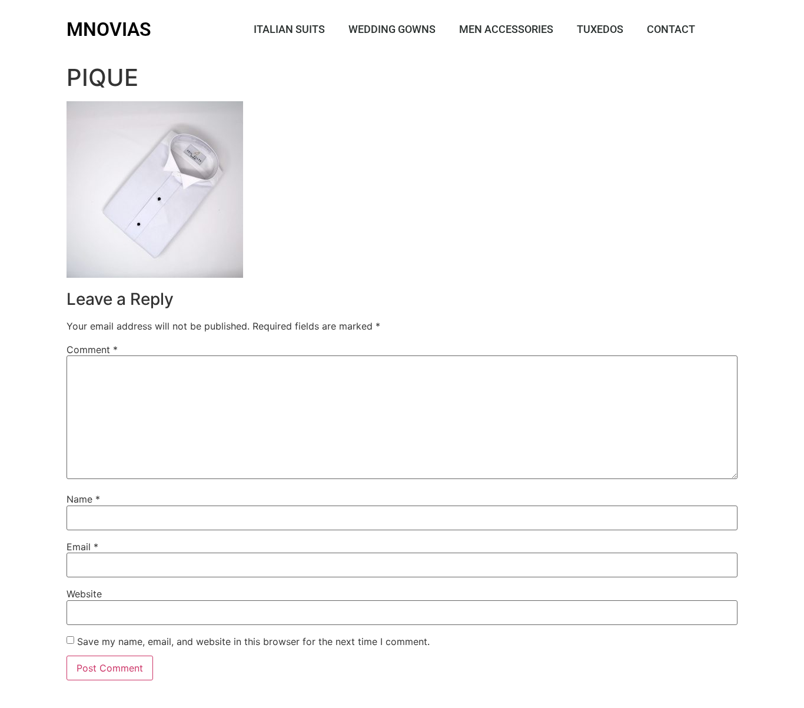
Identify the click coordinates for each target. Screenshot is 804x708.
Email (82, 546)
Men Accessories (506, 29)
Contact (671, 29)
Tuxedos (600, 29)
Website (84, 594)
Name (83, 499)
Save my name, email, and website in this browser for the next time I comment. (253, 641)
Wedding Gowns (392, 29)
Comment (92, 349)
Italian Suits (289, 29)
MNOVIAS (109, 29)
